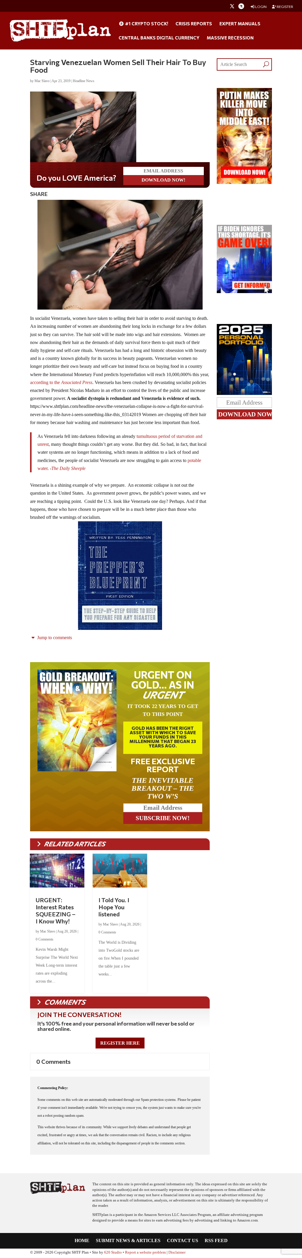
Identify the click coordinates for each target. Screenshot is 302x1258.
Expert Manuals (239, 23)
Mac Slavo (42, 81)
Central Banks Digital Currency (159, 38)
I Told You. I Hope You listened (114, 907)
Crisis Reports (193, 23)
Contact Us (182, 1241)
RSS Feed (216, 1241)
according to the (61, 382)
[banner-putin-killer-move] (244, 182)
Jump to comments (54, 637)
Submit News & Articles (128, 1241)
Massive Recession (230, 38)
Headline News (83, 81)
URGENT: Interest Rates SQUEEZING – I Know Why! (56, 910)
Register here (120, 1043)
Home (82, 1241)
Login (261, 7)
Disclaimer (177, 1252)
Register (284, 7)
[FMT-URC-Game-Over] (244, 291)
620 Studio (113, 1252)
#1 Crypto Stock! (146, 23)
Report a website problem (145, 1252)
